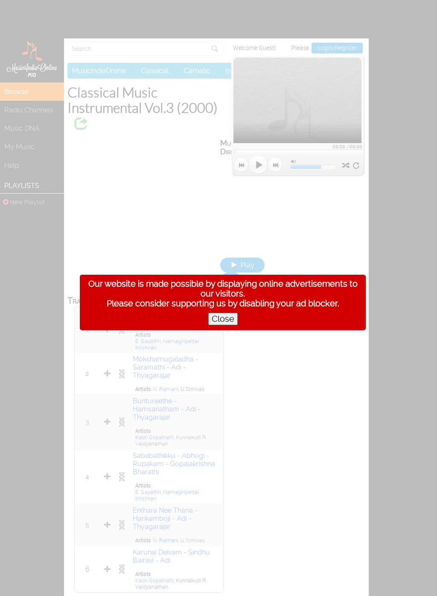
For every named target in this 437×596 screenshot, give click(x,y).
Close (223, 319)
